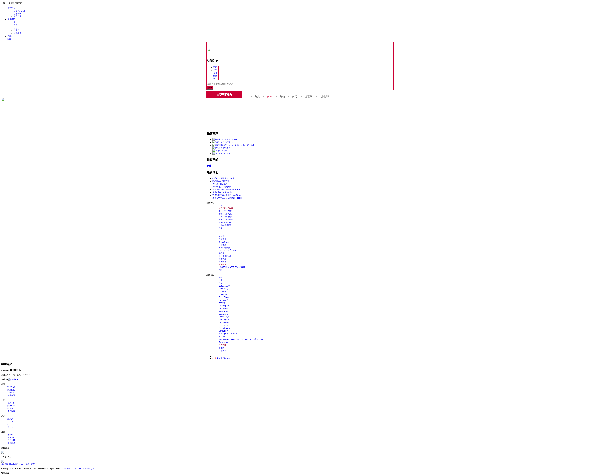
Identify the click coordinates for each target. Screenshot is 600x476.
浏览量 (219, 358)
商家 (16, 22)
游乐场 (221, 253)
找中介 (10, 427)
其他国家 (222, 350)
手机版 (26, 464)
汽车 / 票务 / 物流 (226, 219)
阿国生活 (11, 406)
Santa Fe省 (223, 331)
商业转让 (11, 437)
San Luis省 (223, 325)
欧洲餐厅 (222, 264)
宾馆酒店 (222, 245)
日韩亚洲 (222, 239)
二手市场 (11, 440)
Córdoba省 (223, 289)
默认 (214, 358)
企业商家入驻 (19, 11)
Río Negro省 (224, 320)
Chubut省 (223, 294)
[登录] (10, 36)
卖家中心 (11, 8)
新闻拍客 (11, 392)
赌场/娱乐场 (224, 242)
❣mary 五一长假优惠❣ (222, 187)
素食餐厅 (222, 259)
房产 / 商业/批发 (225, 217)
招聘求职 (11, 435)
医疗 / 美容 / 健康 (226, 211)
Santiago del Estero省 (228, 334)
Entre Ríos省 (224, 297)
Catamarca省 (224, 286)
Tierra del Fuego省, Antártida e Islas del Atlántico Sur (241, 339)
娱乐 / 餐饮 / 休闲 (226, 208)
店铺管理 (17, 13)
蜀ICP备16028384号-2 (84, 469)
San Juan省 (224, 322)
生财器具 (11, 443)
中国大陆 (222, 345)
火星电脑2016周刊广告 (222, 192)
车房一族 (11, 403)
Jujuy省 (222, 303)
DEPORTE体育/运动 (227, 250)
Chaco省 (222, 291)
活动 (16, 28)
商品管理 (17, 16)
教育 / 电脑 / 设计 (226, 214)
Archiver (20, 464)
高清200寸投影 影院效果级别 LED (226, 189)
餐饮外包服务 (224, 248)
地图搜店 (17, 33)
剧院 (220, 270)
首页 (257, 96)
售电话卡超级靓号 (220, 184)
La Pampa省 (224, 306)
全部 (220, 205)
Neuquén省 (224, 317)
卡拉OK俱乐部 (225, 256)
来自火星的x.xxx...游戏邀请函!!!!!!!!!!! (227, 198)
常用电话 (11, 387)
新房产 (10, 419)
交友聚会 (11, 408)
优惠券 (16, 30)
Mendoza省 (224, 311)
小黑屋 (32, 464)
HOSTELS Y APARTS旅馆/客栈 (232, 267)
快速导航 (11, 19)
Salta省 (222, 336)
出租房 (10, 424)
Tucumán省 (224, 342)
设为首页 (5, 464)
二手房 (10, 421)
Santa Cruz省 (224, 328)
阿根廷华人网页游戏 (220, 181)
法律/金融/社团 (225, 225)
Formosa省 (223, 300)
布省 (220, 283)
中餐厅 (221, 236)
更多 (209, 165)
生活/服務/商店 (225, 222)
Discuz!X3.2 (69, 469)
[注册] (10, 39)
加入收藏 (13, 464)
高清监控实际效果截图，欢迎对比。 (227, 195)
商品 (16, 25)
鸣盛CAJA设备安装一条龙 (223, 178)
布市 (220, 280)
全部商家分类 (224, 94)
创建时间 (226, 358)
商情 (294, 96)
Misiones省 (223, 314)
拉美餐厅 (222, 262)
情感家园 (11, 395)
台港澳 (221, 348)
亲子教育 (11, 411)
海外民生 (11, 390)
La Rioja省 (223, 308)
